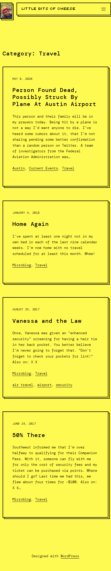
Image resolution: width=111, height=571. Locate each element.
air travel (22, 384)
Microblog (21, 265)
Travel (68, 168)
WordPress (70, 556)
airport (44, 384)
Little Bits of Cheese (49, 9)
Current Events (43, 168)
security (64, 384)
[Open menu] (103, 9)
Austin (18, 168)
